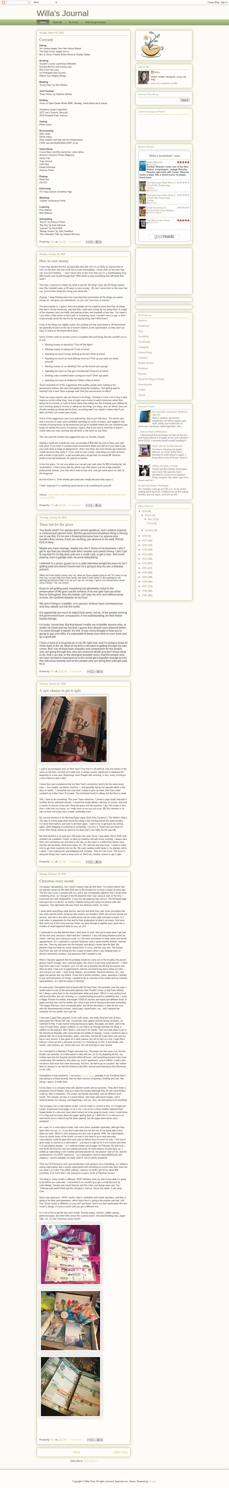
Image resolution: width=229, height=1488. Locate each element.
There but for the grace (56, 524)
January (149, 530)
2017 (145, 540)
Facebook (143, 336)
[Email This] (87, 242)
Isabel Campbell (155, 213)
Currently (46, 39)
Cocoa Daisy (87, 1075)
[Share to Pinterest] (100, 242)
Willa (52, 242)
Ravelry (142, 373)
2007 (145, 586)
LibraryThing (145, 352)
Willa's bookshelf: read (164, 155)
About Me (57, 22)
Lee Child (152, 164)
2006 (145, 590)
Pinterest (143, 368)
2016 (145, 545)
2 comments (76, 1439)
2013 (145, 558)
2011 (145, 568)
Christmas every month (56, 880)
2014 (145, 554)
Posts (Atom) (90, 1461)
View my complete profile (164, 83)
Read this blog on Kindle (151, 379)
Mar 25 (152, 519)
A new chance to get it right (60, 690)
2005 (145, 595)
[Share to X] (94, 242)
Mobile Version (146, 363)
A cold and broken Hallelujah (153, 485)
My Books (74, 22)
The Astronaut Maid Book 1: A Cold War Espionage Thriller (161, 198)
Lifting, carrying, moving (165, 465)
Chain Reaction (155, 162)
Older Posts (121, 1452)
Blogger (152, 1481)
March (148, 515)
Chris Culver (153, 222)
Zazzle (141, 395)
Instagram (143, 347)
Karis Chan (153, 190)
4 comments (75, 242)
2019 (145, 511)
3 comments (75, 861)
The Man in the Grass (158, 220)
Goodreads (144, 341)
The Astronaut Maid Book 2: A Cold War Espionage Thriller (161, 185)
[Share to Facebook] (97, 242)
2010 (145, 572)
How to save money (54, 260)
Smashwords (145, 384)
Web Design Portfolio (95, 22)
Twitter (141, 389)
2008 (145, 581)
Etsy (140, 331)
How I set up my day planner (167, 446)
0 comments (76, 671)
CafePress (143, 325)
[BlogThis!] (90, 242)
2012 (145, 563)
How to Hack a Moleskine (153, 431)
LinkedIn (142, 357)
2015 (145, 549)
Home (43, 22)
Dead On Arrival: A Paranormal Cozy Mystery (160, 209)
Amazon (142, 320)
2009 (145, 577)
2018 (145, 535)
